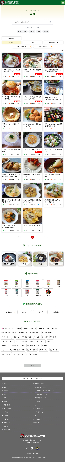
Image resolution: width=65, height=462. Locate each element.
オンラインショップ (38, 419)
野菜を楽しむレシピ (33, 346)
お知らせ (4, 384)
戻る (32, 365)
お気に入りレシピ (8, 328)
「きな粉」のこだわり (41, 394)
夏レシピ (16, 337)
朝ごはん (54, 328)
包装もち (6, 391)
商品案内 (4, 387)
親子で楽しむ (6, 333)
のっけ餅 (36, 337)
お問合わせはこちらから (33, 378)
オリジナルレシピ (38, 408)
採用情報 (6, 426)
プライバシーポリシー (32, 453)
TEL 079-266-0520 (32, 442)
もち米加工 (38, 401)
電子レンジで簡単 (43, 328)
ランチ (14, 333)
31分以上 (56, 312)
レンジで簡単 (22, 31)
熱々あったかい (34, 333)
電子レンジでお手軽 (18, 346)
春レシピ (53, 337)
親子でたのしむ (6, 354)
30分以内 (40, 312)
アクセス (6, 412)
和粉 (5, 394)
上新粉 (32, 31)
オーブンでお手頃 (31, 354)
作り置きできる (26, 337)
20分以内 (24, 312)
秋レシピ (50, 341)
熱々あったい (54, 350)
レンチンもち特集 (38, 412)
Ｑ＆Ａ (35, 405)
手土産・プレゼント (30, 328)
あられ (5, 401)
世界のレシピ (6, 346)
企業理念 (6, 419)
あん (5, 398)
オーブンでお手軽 (21, 341)
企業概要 (6, 415)
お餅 (38, 31)
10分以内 (9, 312)
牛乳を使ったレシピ (8, 341)
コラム (35, 415)
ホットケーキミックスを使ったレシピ (13, 350)
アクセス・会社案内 (7, 408)
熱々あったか (43, 350)
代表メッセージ (8, 423)
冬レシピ (45, 337)
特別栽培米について (40, 398)
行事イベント (23, 333)
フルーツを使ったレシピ (37, 341)
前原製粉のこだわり (38, 384)
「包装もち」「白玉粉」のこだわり (44, 391)
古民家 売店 (7, 430)
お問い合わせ (36, 423)
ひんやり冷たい (47, 333)
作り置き (45, 346)
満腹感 (19, 328)
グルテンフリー (6, 337)
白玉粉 (46, 31)
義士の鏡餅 (7, 405)
